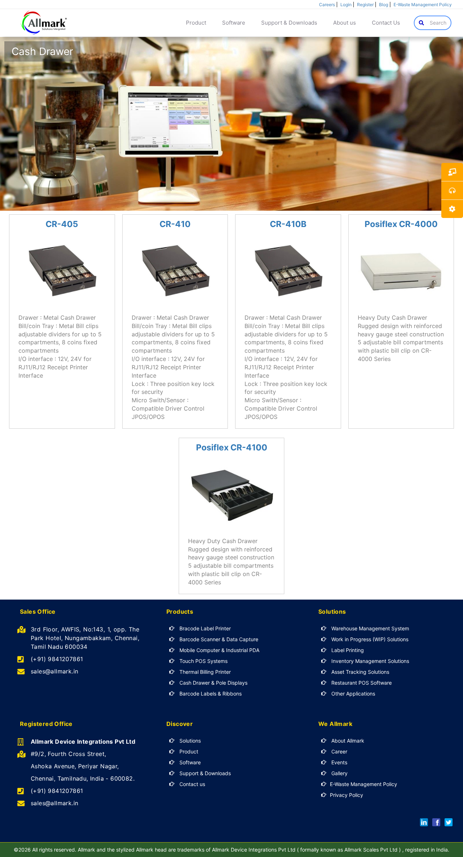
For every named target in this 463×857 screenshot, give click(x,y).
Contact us (191, 784)
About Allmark (347, 741)
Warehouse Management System (369, 628)
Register (365, 4)
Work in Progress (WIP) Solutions (369, 639)
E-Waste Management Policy (423, 4)
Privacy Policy (346, 795)
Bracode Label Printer (204, 628)
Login (346, 4)
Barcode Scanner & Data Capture (218, 639)
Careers (327, 4)
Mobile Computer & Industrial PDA (218, 650)
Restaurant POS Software (361, 683)
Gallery (339, 773)
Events (338, 762)
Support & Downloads (204, 773)
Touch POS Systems (203, 661)
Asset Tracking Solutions (359, 672)
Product (188, 751)
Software (189, 762)
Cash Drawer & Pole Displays (212, 683)
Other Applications (352, 693)
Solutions (189, 741)
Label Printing (347, 650)
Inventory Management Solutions (369, 661)
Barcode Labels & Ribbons (210, 693)
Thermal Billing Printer (204, 672)
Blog (383, 4)
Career (338, 751)
